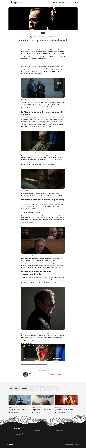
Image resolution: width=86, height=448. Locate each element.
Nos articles (37, 430)
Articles (55, 2)
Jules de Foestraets (38, 36)
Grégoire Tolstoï (37, 412)
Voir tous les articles (56, 374)
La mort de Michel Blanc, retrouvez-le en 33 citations (34, 364)
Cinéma (43, 33)
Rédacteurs (61, 2)
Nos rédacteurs (59, 430)
